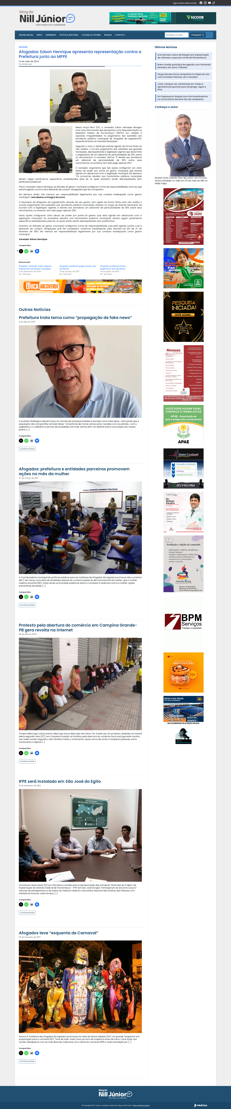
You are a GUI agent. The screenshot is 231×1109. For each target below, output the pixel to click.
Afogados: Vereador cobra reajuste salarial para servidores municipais (35, 267)
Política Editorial (69, 35)
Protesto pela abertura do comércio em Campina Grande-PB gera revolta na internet (78, 627)
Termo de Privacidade (141, 1105)
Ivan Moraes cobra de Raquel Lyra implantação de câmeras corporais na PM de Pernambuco (183, 56)
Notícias (23, 46)
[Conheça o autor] (183, 144)
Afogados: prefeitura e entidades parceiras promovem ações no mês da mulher (74, 471)
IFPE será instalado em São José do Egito (60, 781)
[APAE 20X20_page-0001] (183, 424)
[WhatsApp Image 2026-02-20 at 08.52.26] (183, 316)
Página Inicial (26, 35)
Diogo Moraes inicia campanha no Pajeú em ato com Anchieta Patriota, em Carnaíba (183, 76)
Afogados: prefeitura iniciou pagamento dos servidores (113, 267)
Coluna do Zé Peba (91, 35)
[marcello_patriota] (184, 735)
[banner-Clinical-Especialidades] (183, 373)
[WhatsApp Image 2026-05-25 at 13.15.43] (183, 216)
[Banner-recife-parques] (183, 268)
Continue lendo (27, 448)
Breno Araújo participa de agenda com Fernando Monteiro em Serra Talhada (184, 66)
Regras (108, 35)
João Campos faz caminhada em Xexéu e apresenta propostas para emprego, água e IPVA (181, 87)
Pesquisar (196, 34)
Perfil (39, 35)
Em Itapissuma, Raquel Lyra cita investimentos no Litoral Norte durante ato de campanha (182, 98)
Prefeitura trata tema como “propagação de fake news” (75, 317)
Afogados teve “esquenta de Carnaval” (58, 933)
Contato (120, 35)
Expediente (51, 35)
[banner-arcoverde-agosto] (80, 286)
